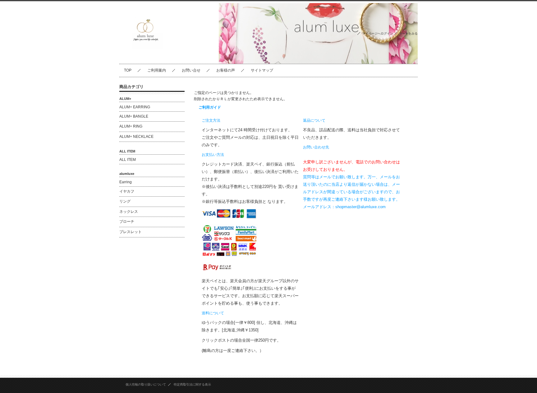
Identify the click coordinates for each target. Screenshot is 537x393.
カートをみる (408, 33)
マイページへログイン (377, 33)
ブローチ (126, 221)
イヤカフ (126, 191)
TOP (127, 70)
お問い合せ (191, 70)
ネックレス (128, 211)
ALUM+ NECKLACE (136, 136)
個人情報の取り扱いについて (146, 384)
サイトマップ (262, 70)
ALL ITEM (127, 159)
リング (126, 201)
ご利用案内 (156, 70)
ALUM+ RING (130, 126)
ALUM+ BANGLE (133, 116)
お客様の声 (225, 70)
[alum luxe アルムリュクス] (147, 59)
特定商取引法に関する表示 (192, 384)
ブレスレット (130, 232)
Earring (125, 182)
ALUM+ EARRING (134, 107)
